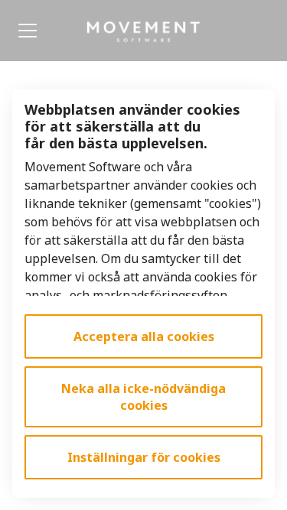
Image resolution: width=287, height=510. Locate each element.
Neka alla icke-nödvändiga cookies (143, 397)
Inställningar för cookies (143, 457)
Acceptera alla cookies (143, 336)
